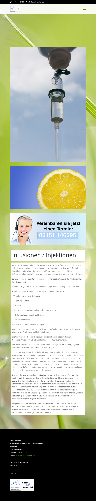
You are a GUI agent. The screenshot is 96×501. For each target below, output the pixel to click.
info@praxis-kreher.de (25, 455)
